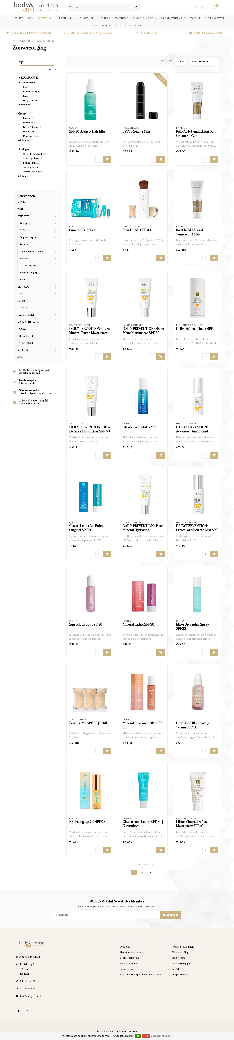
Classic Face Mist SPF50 (140, 427)
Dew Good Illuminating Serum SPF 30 (192, 725)
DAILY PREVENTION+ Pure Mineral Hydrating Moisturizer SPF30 (143, 530)
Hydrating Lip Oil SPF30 (87, 822)
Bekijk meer (25, 104)
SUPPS (105, 18)
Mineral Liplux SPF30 (138, 625)
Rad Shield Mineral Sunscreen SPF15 (189, 232)
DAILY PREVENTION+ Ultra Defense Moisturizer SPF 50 (89, 429)
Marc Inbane (31, 136)
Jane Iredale (30, 131)
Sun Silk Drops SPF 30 (85, 625)
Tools (23, 279)
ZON (30, 18)
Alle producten (180, 974)
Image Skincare (30, 100)
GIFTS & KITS (214, 18)
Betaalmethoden (129, 963)
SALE (138, 25)
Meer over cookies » (161, 1036)
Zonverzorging (28, 272)
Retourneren (127, 969)
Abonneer (172, 914)
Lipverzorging (28, 265)
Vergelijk (176, 969)
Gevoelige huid (33, 158)
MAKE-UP (87, 18)
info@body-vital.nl (30, 996)
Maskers (25, 258)
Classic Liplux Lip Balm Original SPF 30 (86, 528)
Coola (26, 87)
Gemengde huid (33, 167)
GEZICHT (45, 18)
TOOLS (195, 18)
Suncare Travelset (82, 230)
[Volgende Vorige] (150, 872)
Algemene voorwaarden (133, 952)
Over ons (125, 946)
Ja (138, 1036)
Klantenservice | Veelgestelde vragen (140, 974)
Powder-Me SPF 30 (137, 230)
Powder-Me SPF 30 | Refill (88, 723)
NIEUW (18, 18)
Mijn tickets (179, 957)
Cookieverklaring (129, 957)
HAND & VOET (143, 18)
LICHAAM (66, 18)
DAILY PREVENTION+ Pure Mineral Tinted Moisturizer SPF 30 (89, 333)
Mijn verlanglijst (181, 963)
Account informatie (183, 946)
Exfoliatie (25, 230)
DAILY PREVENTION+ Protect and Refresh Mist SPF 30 (197, 530)
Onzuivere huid (33, 171)
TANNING (122, 18)
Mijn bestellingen (181, 952)
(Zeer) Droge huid (34, 153)
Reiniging (25, 223)
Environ (27, 95)
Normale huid (32, 162)
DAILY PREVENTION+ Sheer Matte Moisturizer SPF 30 (143, 331)
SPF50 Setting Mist (136, 132)
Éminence (29, 122)
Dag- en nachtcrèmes (32, 251)
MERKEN (121, 25)
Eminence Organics (33, 91)
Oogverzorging (28, 237)
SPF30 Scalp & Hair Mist (87, 132)
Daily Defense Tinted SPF (194, 329)
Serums (24, 244)
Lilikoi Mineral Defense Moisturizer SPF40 (192, 824)
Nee (146, 1036)
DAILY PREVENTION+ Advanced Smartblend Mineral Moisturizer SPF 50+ (197, 431)
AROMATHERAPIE (173, 18)
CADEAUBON (101, 25)
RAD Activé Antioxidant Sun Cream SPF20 (195, 134)
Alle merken (29, 82)
